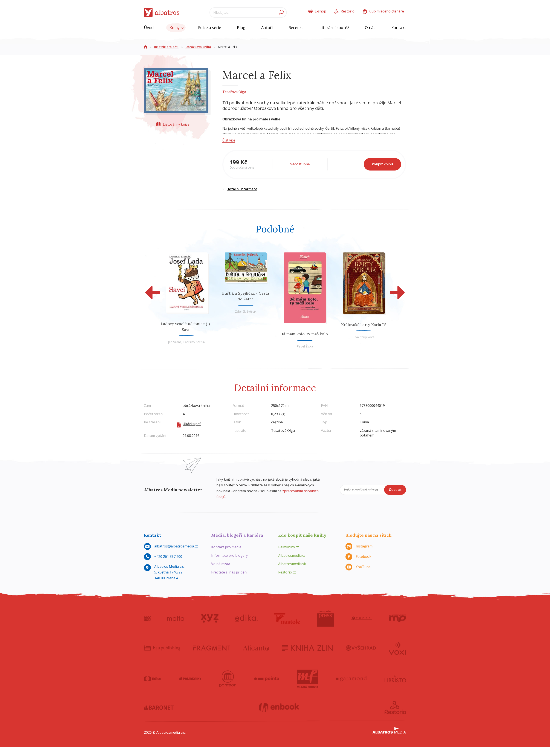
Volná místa (220, 563)
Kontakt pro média (226, 547)
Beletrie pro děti (166, 47)
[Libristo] (395, 679)
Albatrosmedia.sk (292, 563)
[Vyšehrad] (360, 648)
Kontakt (398, 27)
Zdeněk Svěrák (245, 311)
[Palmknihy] (190, 679)
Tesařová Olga (234, 91)
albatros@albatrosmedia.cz (176, 546)
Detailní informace (242, 189)
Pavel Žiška (305, 346)
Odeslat (395, 490)
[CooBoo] (147, 618)
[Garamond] (351, 679)
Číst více (228, 140)
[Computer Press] (325, 618)
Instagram (364, 546)
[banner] (162, 12)
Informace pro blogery (229, 555)
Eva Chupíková (363, 337)
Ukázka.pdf (192, 423)
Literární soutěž (334, 27)
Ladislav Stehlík (194, 342)
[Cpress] (361, 618)
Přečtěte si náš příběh (229, 572)
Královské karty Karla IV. (364, 324)
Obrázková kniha (198, 47)
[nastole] (287, 618)
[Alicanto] (256, 648)
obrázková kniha (196, 405)
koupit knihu (382, 164)
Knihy (175, 27)
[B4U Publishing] (162, 648)
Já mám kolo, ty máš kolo (305, 333)
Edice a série (209, 27)
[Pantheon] (228, 679)
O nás (370, 27)
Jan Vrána (175, 342)
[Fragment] (212, 648)
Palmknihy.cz (288, 547)
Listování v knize (176, 124)
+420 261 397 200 (168, 556)
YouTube (363, 566)
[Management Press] (397, 618)
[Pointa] (267, 679)
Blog (241, 27)
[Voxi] (397, 648)
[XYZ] (210, 618)
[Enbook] (279, 708)
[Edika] (246, 618)
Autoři (267, 27)
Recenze (296, 27)
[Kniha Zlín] (307, 648)
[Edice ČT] (153, 679)
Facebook (363, 556)
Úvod (149, 27)
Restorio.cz (287, 572)
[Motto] (176, 618)
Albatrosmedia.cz (292, 555)
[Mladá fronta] (307, 679)
